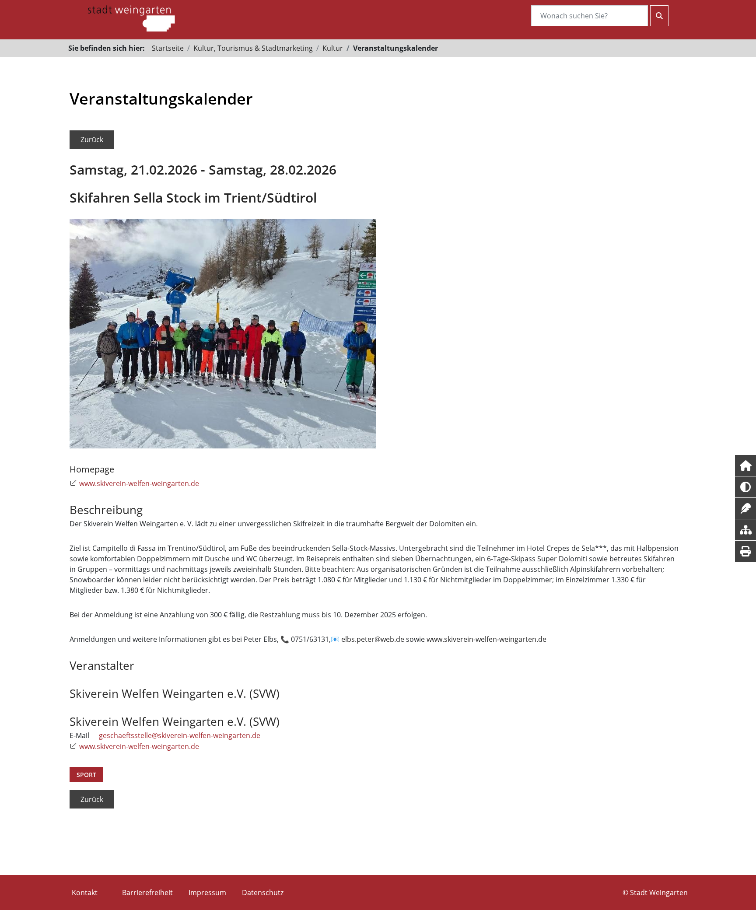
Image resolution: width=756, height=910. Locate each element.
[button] (745, 465)
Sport (86, 774)
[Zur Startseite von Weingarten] (131, 17)
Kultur (332, 48)
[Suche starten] (659, 15)
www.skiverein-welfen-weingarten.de (139, 483)
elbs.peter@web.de (372, 639)
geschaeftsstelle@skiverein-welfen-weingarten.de (179, 735)
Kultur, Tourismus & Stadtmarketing (253, 48)
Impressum (207, 892)
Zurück (91, 139)
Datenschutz (263, 892)
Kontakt (85, 892)
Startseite (168, 48)
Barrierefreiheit (147, 892)
